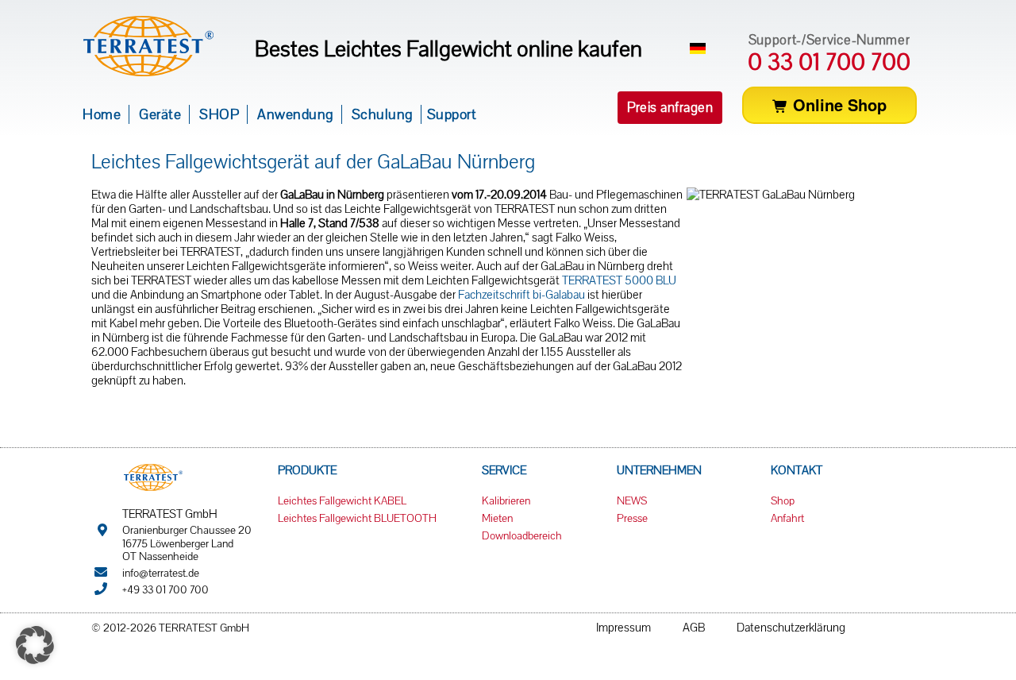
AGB (694, 627)
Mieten (497, 518)
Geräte (160, 114)
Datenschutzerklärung (791, 627)
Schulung (382, 114)
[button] (670, 107)
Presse (632, 518)
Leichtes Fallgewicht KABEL (342, 500)
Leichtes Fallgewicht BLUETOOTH (357, 518)
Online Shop (837, 104)
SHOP (219, 114)
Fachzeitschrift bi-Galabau (521, 294)
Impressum (623, 627)
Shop (783, 500)
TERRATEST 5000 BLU (619, 280)
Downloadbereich (522, 535)
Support (452, 114)
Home (102, 114)
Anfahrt (787, 518)
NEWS (632, 500)
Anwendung (295, 114)
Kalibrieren (506, 500)
